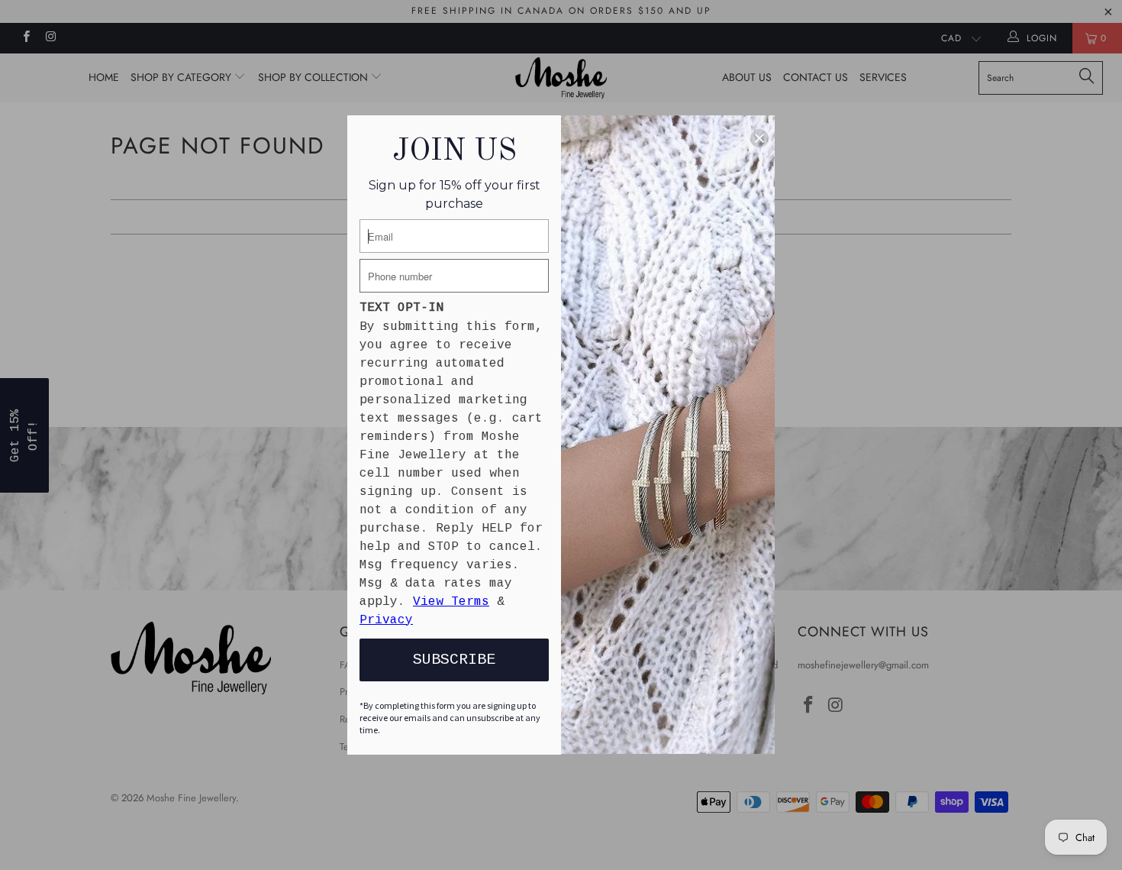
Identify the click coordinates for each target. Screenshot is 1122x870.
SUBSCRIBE (454, 659)
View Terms (451, 602)
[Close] (759, 138)
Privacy (386, 620)
